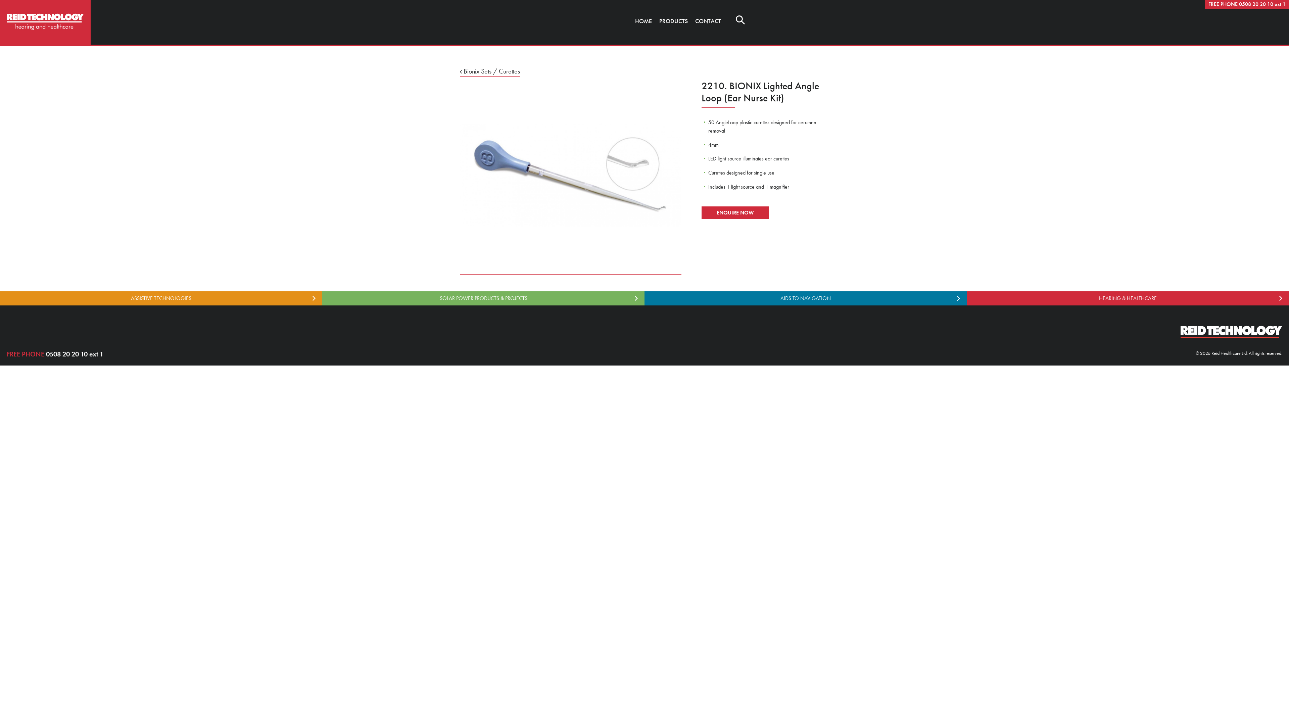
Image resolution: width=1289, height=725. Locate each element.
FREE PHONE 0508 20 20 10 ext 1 (1247, 4)
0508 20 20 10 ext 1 (55, 354)
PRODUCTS (673, 21)
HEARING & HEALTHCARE (1128, 298)
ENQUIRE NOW (735, 212)
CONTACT (708, 21)
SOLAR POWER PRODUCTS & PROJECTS (483, 298)
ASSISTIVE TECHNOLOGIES (161, 298)
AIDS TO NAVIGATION (805, 298)
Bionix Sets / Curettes (491, 71)
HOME (643, 21)
